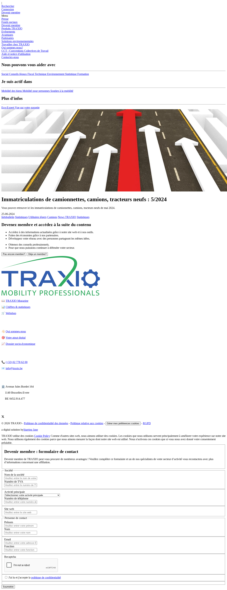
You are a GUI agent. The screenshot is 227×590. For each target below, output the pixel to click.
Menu (4, 15)
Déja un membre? (37, 254)
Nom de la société (14, 474)
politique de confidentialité (46, 577)
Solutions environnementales (17, 41)
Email (7, 539)
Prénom (8, 522)
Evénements (8, 31)
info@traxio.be (14, 368)
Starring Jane (30, 429)
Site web (9, 508)
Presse (5, 18)
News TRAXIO (67, 217)
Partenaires (7, 38)
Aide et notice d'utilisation (16, 53)
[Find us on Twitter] (2, 417)
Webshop (11, 313)
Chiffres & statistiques (18, 306)
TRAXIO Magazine (17, 300)
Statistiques (21, 217)
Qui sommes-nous (16, 331)
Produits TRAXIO (11, 28)
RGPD (147, 423)
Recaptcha (10, 556)
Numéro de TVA (13, 481)
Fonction (9, 546)
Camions (52, 217)
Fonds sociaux (9, 22)
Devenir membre (10, 25)
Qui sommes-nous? (12, 47)
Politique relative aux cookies (86, 423)
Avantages (7, 34)
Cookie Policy (42, 435)
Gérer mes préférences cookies (123, 423)
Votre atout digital (16, 337)
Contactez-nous (10, 57)
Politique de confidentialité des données (46, 423)
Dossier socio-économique (20, 343)
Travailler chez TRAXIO (15, 44)
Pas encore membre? (14, 254)
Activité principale (14, 491)
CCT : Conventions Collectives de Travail (24, 50)
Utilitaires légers (37, 217)
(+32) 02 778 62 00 (16, 362)
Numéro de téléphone (16, 498)
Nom (7, 529)
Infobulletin (7, 217)
